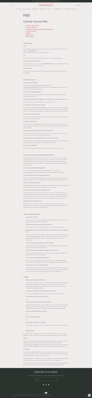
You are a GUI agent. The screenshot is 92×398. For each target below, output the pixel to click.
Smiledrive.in (17, 395)
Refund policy (29, 395)
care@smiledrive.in (29, 172)
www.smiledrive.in (29, 344)
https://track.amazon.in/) (38, 85)
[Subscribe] (55, 379)
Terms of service (42, 395)
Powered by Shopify (22, 395)
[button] (13, 5)
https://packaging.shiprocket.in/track (32, 87)
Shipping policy (48, 395)
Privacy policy (35, 395)
